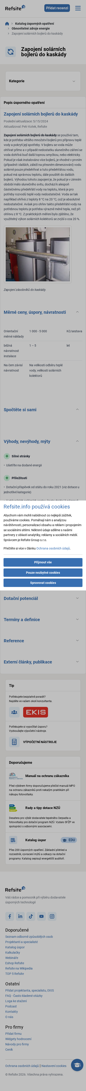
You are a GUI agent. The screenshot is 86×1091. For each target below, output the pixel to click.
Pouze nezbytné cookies (43, 572)
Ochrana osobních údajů (53, 548)
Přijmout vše (43, 562)
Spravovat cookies (43, 583)
